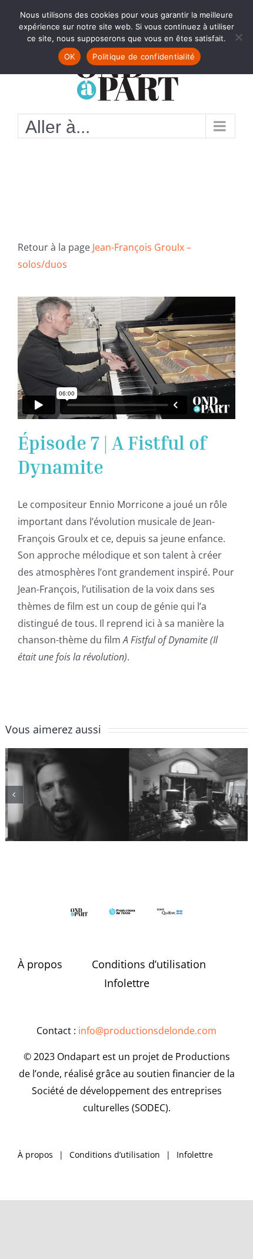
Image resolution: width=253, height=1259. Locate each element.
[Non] (238, 37)
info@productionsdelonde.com (147, 1030)
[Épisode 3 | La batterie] (187, 794)
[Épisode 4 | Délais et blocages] (66, 794)
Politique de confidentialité (143, 56)
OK (69, 56)
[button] (14, 794)
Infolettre (126, 983)
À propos (40, 964)
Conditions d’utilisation (149, 964)
